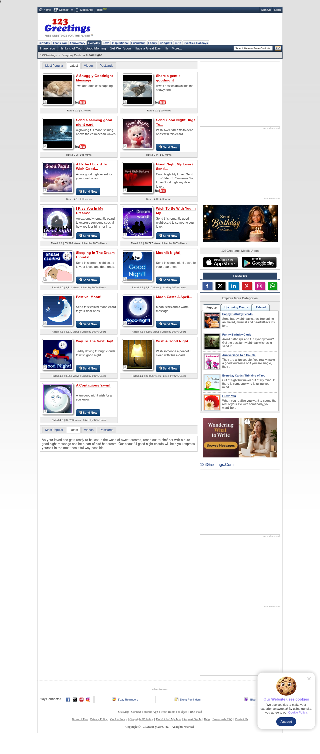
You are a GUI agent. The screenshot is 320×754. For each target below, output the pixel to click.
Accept (286, 722)
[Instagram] (88, 700)
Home (47, 9)
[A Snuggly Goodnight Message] (57, 89)
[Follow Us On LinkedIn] (233, 286)
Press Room (168, 712)
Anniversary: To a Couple (239, 355)
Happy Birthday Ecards (237, 314)
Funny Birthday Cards (236, 334)
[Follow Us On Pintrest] (247, 286)
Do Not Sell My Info (168, 719)
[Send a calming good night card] (57, 133)
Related (261, 307)
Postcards (106, 65)
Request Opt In (193, 719)
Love (106, 42)
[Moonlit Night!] (137, 266)
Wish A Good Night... (173, 341)
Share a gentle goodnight (168, 78)
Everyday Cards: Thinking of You (244, 375)
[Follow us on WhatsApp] (272, 286)
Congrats (166, 42)
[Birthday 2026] (240, 223)
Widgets (183, 712)
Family (152, 42)
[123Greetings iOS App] (220, 262)
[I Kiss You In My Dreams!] (57, 222)
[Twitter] (75, 700)
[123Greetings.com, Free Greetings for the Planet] (69, 26)
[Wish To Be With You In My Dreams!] (137, 222)
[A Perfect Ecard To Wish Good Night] (57, 177)
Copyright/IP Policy (141, 719)
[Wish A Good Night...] (137, 354)
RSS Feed (196, 712)
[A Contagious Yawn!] (57, 398)
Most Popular (54, 65)
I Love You (229, 395)
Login (277, 9)
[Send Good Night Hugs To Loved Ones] (137, 133)
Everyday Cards (72, 55)
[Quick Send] (45, 102)
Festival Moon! (89, 297)
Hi (166, 48)
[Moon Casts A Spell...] (137, 310)
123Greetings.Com (217, 464)
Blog (99, 9)
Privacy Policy (99, 719)
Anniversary (77, 42)
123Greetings (48, 55)
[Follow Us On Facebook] (207, 286)
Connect (64, 9)
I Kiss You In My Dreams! (89, 210)
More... (177, 48)
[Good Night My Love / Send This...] (137, 177)
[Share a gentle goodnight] (137, 89)
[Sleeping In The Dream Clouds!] (57, 266)
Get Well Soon (120, 48)
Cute (178, 42)
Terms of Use (80, 719)
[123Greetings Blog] (240, 437)
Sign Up (266, 9)
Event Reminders (190, 699)
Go (278, 48)
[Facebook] (68, 700)
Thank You (60, 42)
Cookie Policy (118, 719)
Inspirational (120, 42)
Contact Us (241, 719)
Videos (89, 65)
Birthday (44, 42)
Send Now (170, 147)
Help (207, 719)
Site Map (123, 712)
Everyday (94, 42)
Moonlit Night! (168, 253)
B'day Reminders (128, 699)
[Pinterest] (82, 700)
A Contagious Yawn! (93, 385)
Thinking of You (70, 48)
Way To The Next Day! (94, 341)
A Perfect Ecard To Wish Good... (91, 166)
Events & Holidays (196, 42)
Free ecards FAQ (222, 719)
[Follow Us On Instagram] (260, 286)
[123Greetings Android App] (259, 262)
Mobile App (86, 9)
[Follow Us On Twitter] (221, 286)
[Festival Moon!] (57, 310)
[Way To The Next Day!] (57, 354)
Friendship (138, 42)
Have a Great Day (148, 48)
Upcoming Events (236, 307)
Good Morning (96, 48)
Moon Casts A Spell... (174, 297)
